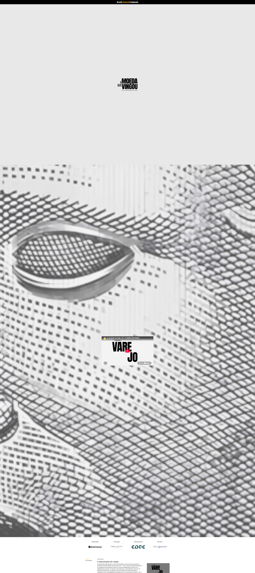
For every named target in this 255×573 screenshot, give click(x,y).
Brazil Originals (127, 2)
